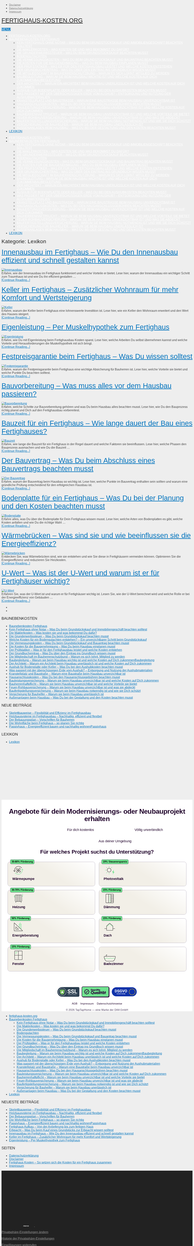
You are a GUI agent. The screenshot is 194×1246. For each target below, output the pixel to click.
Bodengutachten (32, 56)
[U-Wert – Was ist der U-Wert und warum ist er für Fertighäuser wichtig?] (97, 590)
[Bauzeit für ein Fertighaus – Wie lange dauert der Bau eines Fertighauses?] (97, 441)
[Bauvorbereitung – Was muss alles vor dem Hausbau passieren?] (97, 403)
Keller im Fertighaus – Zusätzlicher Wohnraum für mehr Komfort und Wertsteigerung (90, 294)
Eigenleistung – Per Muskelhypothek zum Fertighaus (85, 327)
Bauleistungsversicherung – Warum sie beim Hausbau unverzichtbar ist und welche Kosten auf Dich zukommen (84, 680)
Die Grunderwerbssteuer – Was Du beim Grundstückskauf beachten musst (82, 53)
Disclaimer (15, 4)
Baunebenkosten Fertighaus (34, 39)
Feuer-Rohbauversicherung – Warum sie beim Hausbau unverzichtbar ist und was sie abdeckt (98, 117)
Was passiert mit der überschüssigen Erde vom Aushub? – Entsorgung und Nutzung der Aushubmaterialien (81, 670)
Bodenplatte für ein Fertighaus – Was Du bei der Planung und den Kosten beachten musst (93, 502)
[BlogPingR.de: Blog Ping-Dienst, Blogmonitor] (9, 1214)
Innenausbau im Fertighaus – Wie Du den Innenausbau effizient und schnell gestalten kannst (90, 256)
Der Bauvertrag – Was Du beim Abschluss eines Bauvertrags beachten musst (78, 465)
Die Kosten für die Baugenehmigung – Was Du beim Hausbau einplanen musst (82, 63)
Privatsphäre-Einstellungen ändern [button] (25, 1220)
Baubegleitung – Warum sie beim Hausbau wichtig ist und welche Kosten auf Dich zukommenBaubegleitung (81, 660)
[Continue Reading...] (16, 280)
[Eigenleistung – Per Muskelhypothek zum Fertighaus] (97, 336)
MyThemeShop (23, 1242)
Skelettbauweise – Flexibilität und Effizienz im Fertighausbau (50, 713)
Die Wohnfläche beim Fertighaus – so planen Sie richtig (46, 723)
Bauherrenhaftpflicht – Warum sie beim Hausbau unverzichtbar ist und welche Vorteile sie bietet (103, 114)
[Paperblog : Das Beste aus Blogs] (34, 1214)
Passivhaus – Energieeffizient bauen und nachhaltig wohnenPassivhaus (57, 726)
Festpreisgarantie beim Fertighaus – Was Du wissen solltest (97, 356)
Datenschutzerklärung (21, 8)
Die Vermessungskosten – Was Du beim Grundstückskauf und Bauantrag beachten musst (95, 59)
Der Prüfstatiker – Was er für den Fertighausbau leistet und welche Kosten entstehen (94, 66)
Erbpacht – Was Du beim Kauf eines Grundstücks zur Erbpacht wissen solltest (61, 1118)
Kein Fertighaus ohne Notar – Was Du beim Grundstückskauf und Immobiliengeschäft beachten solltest (78, 629)
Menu (6, 29)
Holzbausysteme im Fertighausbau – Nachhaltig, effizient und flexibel (55, 716)
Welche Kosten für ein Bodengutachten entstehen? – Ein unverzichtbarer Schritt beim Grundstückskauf (78, 639)
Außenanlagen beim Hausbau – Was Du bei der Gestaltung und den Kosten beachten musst (96, 127)
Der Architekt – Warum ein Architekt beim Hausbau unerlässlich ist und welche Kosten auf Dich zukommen (80, 663)
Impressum (15, 11)
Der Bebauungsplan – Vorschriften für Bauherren (41, 719)
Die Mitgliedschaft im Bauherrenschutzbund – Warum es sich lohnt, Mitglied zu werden (93, 73)
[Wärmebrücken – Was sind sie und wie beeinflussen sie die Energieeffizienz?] (97, 553)
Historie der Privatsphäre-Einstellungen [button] (28, 1227)
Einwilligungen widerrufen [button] (19, 1233)
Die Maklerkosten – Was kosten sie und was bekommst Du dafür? (73, 49)
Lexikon (15, 131)
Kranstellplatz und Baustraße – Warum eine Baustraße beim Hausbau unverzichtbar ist (96, 100)
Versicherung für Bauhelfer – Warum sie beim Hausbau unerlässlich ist (80, 124)
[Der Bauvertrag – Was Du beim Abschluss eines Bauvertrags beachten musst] (97, 478)
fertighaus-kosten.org (42, 20)
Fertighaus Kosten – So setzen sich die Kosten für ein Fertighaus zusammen (60, 1151)
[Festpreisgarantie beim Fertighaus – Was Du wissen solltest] (97, 366)
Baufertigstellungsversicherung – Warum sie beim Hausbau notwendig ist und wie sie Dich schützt (104, 121)
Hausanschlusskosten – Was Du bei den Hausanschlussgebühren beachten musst (89, 104)
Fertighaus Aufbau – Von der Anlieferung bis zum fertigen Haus (51, 1115)
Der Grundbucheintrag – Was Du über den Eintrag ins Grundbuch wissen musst (86, 70)
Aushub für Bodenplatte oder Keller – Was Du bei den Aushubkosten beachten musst (92, 90)
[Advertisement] (97, 773)
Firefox (26, 1214)
